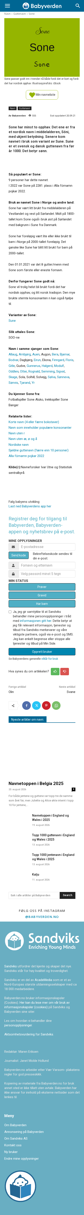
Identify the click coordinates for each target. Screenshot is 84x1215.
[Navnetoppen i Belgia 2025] (42, 752)
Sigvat (60, 371)
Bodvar (13, 360)
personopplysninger (18, 1025)
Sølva (52, 377)
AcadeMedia (44, 980)
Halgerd (47, 366)
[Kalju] (19, 878)
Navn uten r (17, 433)
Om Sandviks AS (16, 1138)
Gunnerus (33, 366)
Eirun (37, 360)
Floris (69, 360)
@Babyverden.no (42, 916)
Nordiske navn (19, 445)
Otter (23, 371)
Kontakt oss (13, 1145)
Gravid (42, 595)
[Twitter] (36, 705)
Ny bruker (11, 1152)
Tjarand (25, 383)
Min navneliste (45, 94)
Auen (36, 354)
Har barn (42, 603)
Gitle (12, 366)
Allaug (13, 354)
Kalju (35, 874)
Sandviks (10, 966)
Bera (55, 354)
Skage (13, 377)
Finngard (58, 360)
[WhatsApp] (56, 705)
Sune (12, 321)
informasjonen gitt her (35, 621)
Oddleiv (14, 371)
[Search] (78, 6)
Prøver (42, 587)
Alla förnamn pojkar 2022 (26, 456)
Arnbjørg (25, 354)
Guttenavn (19, 14)
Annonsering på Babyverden (24, 1132)
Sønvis (13, 383)
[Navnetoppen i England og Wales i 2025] (19, 819)
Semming (48, 371)
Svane (71, 692)
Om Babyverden (15, 1125)
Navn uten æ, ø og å (23, 439)
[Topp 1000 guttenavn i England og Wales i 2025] (19, 838)
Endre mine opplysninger (21, 1159)
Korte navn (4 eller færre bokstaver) (34, 422)
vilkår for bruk (49, 658)
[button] (7, 6)
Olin (11, 692)
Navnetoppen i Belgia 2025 (36, 783)
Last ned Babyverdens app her (30, 506)
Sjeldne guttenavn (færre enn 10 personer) (38, 450)
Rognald (34, 371)
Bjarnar (65, 354)
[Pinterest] (46, 705)
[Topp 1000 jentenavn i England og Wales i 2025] (19, 858)
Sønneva (63, 377)
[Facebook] (26, 705)
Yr (33, 383)
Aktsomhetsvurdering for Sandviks (28, 1034)
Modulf (59, 366)
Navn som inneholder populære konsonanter (40, 428)
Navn (7, 14)
